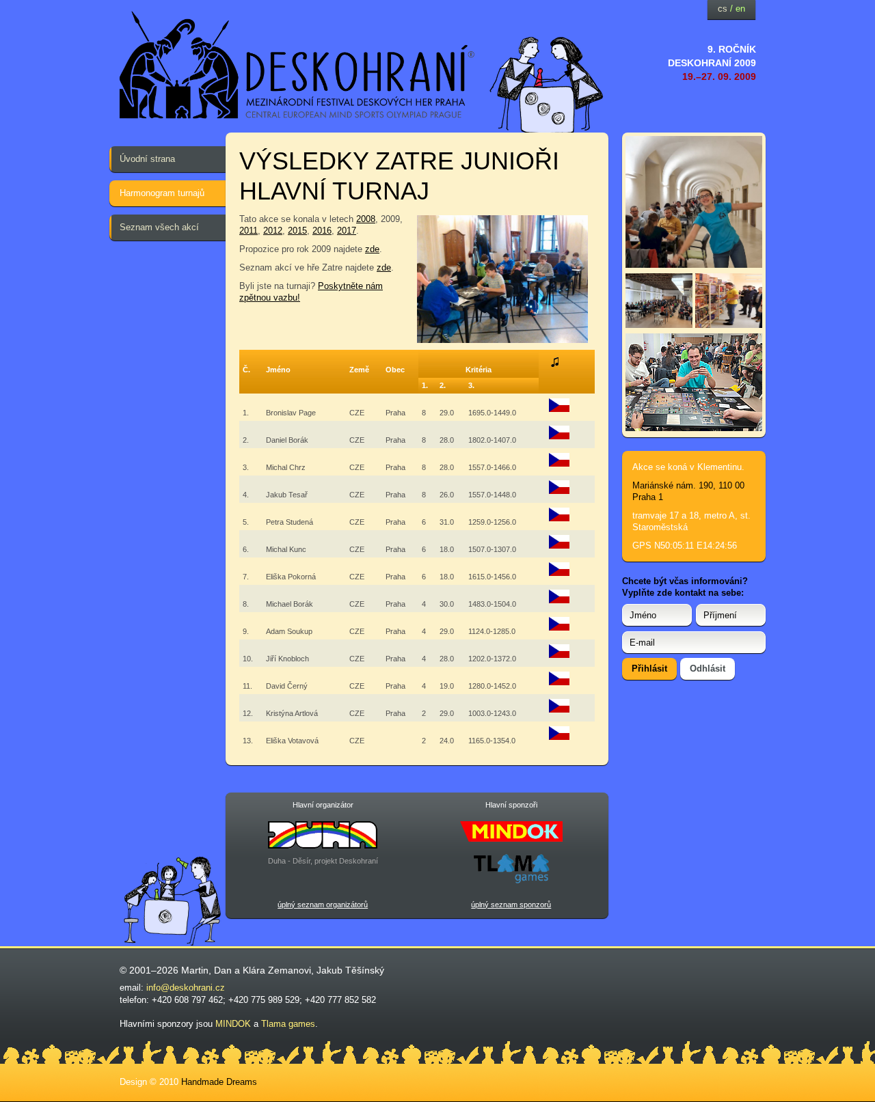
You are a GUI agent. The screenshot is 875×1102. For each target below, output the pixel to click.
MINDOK (233, 1024)
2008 (365, 219)
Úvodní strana (147, 159)
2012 (272, 230)
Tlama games (288, 1024)
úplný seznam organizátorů (323, 904)
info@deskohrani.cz (185, 987)
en (740, 8)
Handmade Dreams (219, 1082)
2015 (297, 230)
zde (372, 249)
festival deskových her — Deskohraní (297, 65)
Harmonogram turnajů (162, 193)
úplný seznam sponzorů (511, 904)
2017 (346, 230)
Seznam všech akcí (159, 227)
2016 (322, 230)
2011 (248, 230)
